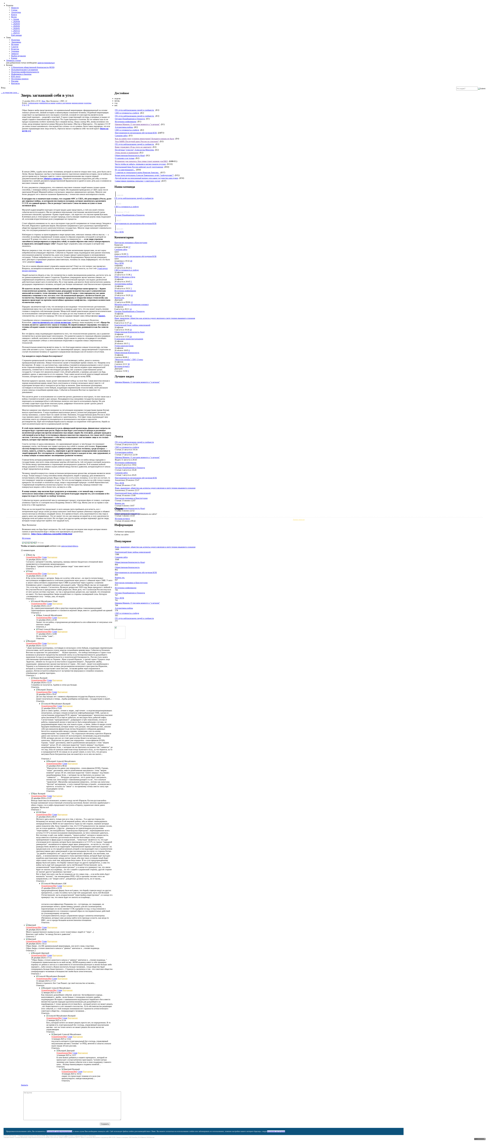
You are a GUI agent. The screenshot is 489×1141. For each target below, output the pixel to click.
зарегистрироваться (46, 63)
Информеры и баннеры (21, 74)
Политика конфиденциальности (25, 72)
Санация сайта (121, 136)
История (15, 44)
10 (132, 295)
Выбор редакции (18, 56)
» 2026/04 (15, 21)
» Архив (15, 19)
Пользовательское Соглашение (24, 70)
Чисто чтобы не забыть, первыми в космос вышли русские (140, 164)
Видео (14, 17)
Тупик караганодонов (123, 346)
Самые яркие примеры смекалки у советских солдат (137, 181)
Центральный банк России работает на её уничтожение (139, 167)
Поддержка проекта (19, 79)
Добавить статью (13, 60)
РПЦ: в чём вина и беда (124, 277)
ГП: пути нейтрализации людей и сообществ (134, 110)
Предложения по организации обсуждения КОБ (136, 133)
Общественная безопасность (126, 353)
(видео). (38, 262)
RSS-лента (15, 76)
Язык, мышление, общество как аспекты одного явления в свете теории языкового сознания (154, 318)
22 (131, 323)
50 (129, 364)
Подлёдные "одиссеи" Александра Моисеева (134, 150)
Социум (14, 47)
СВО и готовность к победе (127, 113)
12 (132, 302)
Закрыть (24, 1085)
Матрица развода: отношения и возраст (131, 304)
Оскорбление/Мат (34, 557)
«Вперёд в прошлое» (52, 178)
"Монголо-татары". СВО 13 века (128, 359)
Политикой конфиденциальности (59, 1131)
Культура (15, 49)
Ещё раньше (16, 35)
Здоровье (15, 51)
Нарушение (52, 557)
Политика (15, 40)
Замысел (15, 53)
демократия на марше (47, 103)
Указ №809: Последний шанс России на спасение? (137, 141)
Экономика (16, 42)
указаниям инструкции (276, 1131)
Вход (3, 88)
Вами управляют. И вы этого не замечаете (133, 147)
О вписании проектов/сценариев (128, 339)
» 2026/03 (15, 24)
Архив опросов (299, 520)
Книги (14, 15)
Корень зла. (119, 298)
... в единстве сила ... (10, 92)
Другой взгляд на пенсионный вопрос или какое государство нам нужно (146, 178)
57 (129, 247)
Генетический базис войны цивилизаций (132, 325)
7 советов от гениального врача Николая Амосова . (137, 172)
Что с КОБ (119, 232)
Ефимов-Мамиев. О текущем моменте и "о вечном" (137, 124)
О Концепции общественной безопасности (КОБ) (33, 67)
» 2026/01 (15, 28)
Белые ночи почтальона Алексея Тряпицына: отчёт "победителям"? (144, 175)
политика (87, 103)
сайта (66, 1136)
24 (131, 316)
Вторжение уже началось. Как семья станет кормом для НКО (141, 161)
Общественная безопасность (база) (130, 155)
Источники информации (125, 121)
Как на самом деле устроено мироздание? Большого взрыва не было (144, 139)
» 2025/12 (15, 31)
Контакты (15, 83)
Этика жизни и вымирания (126, 153)
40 (131, 261)
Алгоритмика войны (124, 127)
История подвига (122, 366)
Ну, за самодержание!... (125, 170)
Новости (15, 8)
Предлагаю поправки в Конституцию (130, 242)
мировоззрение (78, 103)
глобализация (33, 103)
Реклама (14, 81)
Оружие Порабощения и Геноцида (130, 119)
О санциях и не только (124, 158)
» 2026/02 (15, 26)
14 (131, 309)
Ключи (14, 58)
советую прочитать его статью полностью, (52, 322)
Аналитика (16, 12)
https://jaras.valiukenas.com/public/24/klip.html (51, 534)
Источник (26, 538)
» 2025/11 (15, 33)
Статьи (14, 10)
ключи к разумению (63, 103)
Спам (44, 557)
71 (127, 254)
